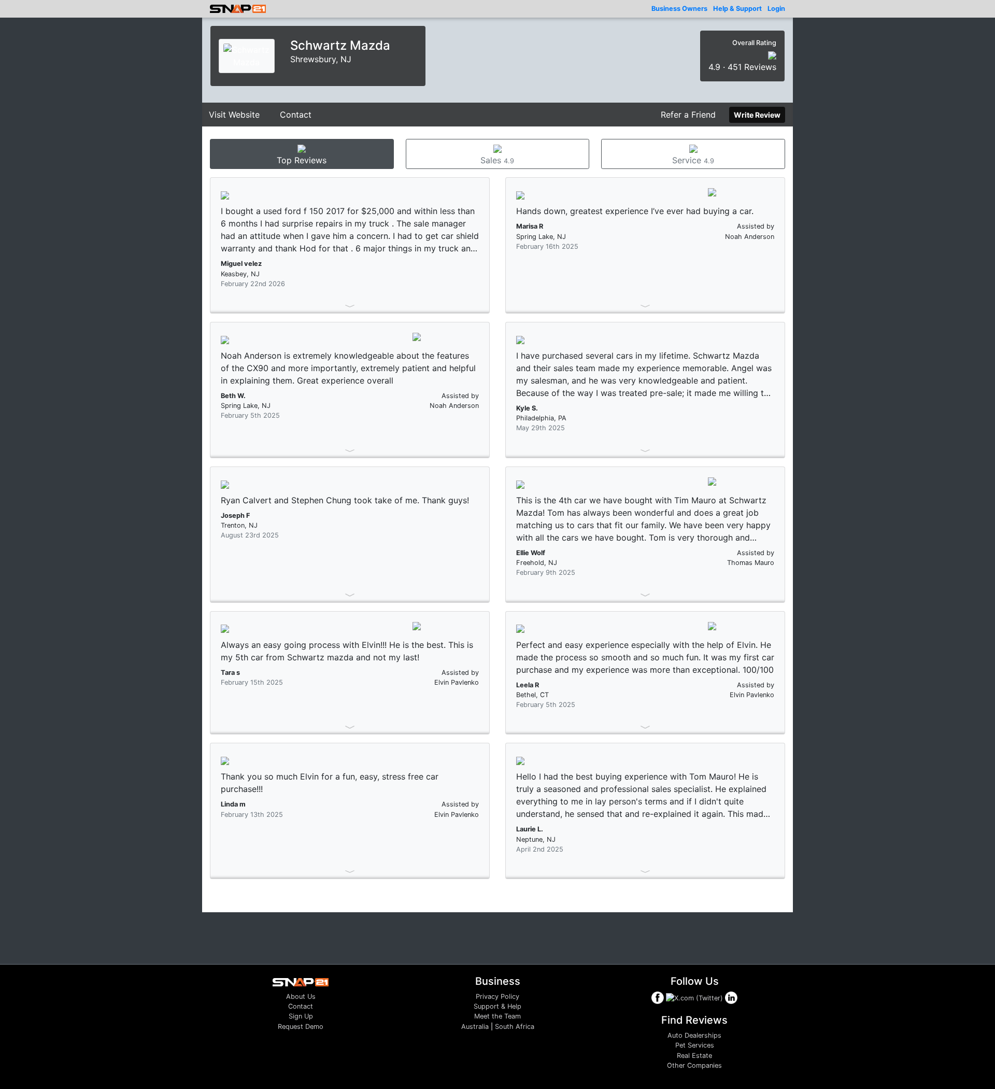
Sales (497, 160)
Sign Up (301, 1016)
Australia (475, 1026)
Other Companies (694, 1065)
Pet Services (694, 1045)
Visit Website (234, 114)
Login (776, 8)
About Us (301, 996)
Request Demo (300, 1026)
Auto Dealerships (694, 1035)
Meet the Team (497, 1016)
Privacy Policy (497, 996)
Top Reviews (301, 160)
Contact (295, 114)
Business (679, 8)
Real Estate (694, 1055)
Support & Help (497, 1006)
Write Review (757, 114)
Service (693, 160)
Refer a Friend (688, 114)
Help (737, 8)
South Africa (514, 1026)
